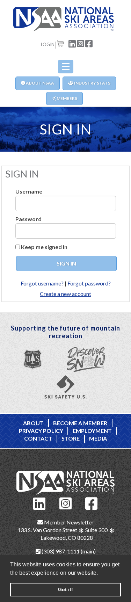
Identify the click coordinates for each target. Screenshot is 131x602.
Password (28, 219)
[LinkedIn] (39, 502)
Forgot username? (42, 283)
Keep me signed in (44, 247)
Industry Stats (91, 83)
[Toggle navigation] (65, 66)
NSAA (65, 19)
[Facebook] (91, 502)
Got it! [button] (65, 589)
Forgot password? (89, 283)
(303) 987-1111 (60, 551)
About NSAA (39, 83)
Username (28, 191)
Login (47, 44)
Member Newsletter (68, 522)
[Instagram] (65, 502)
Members (66, 98)
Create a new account (65, 293)
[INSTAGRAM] (81, 43)
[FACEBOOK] (89, 43)
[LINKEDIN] (72, 43)
